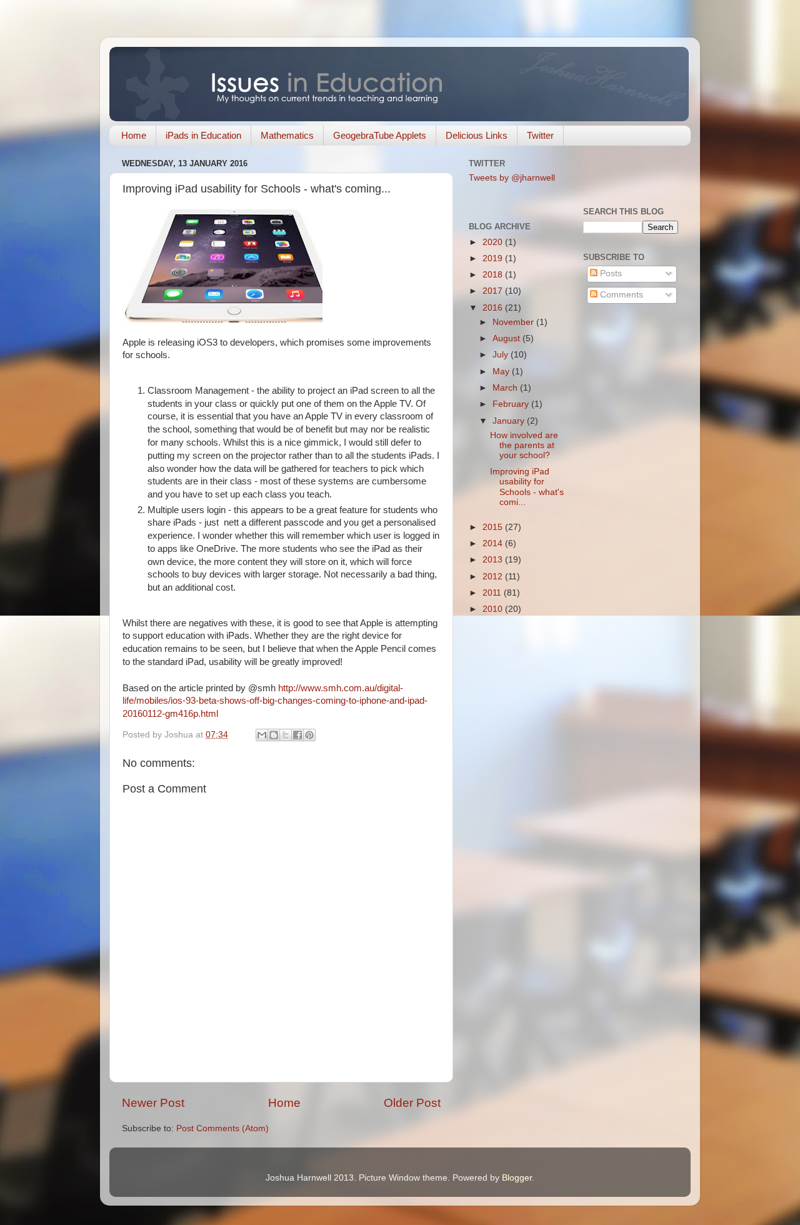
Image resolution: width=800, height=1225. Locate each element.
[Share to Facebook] (297, 735)
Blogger (517, 1177)
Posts (610, 273)
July (501, 354)
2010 (493, 609)
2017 (493, 291)
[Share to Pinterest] (309, 735)
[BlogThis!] (274, 735)
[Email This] (262, 735)
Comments (620, 294)
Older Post (412, 1102)
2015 (493, 527)
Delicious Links (477, 135)
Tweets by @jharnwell (512, 177)
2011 (493, 593)
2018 (493, 274)
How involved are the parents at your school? (524, 445)
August (507, 338)
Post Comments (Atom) (222, 1128)
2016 (493, 307)
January (509, 421)
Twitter (540, 135)
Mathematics (287, 135)
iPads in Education (203, 135)
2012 (493, 576)
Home (133, 135)
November (514, 322)
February (511, 404)
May (502, 371)
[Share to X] (285, 735)
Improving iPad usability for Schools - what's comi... (527, 487)
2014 (493, 543)
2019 (493, 258)
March (506, 387)
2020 (493, 242)
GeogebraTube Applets (379, 135)
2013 (493, 559)
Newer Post (153, 1102)
